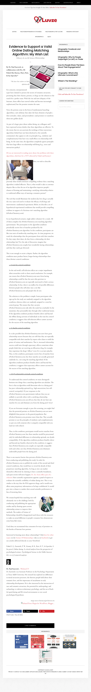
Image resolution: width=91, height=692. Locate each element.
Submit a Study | (67, 672)
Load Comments (30, 625)
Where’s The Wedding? (67, 81)
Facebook (45, 538)
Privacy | (11, 672)
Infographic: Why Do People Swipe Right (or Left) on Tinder (70, 58)
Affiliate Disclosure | (36, 672)
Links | (60, 672)
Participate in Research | (50, 672)
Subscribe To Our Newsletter (57, 7)
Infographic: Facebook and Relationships (69, 50)
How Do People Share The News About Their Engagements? (71, 66)
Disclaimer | (26, 672)
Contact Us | (18, 672)
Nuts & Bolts (19, 615)
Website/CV (25, 569)
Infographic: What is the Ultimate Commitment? (68, 74)
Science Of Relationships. (24, 538)
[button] (55, 36)
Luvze (45, 19)
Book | (74, 672)
